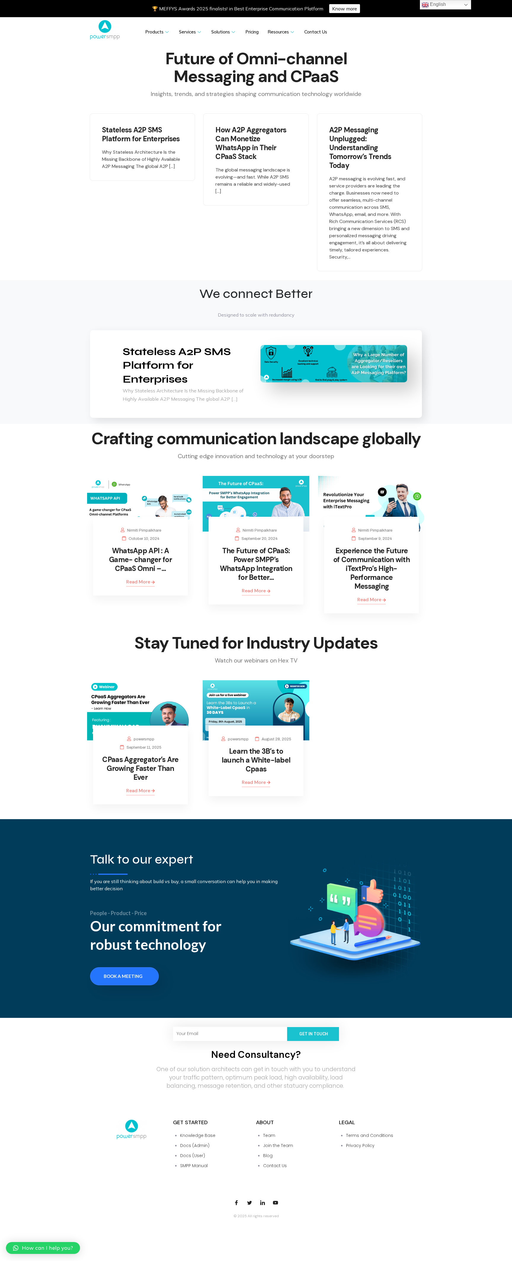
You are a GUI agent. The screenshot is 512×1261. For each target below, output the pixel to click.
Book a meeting (123, 976)
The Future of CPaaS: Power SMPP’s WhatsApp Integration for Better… (256, 564)
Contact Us (315, 32)
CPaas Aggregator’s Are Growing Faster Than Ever (140, 768)
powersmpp (144, 739)
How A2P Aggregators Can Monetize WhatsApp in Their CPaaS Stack (250, 143)
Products (154, 32)
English (437, 4)
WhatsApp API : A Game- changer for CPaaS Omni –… (140, 559)
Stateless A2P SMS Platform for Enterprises (141, 134)
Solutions (220, 32)
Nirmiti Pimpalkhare (144, 530)
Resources (278, 32)
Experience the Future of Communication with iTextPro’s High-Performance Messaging (371, 568)
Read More (138, 582)
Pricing (252, 32)
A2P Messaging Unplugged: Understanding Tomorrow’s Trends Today (360, 147)
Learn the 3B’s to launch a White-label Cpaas (256, 760)
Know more (344, 9)
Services (187, 32)
